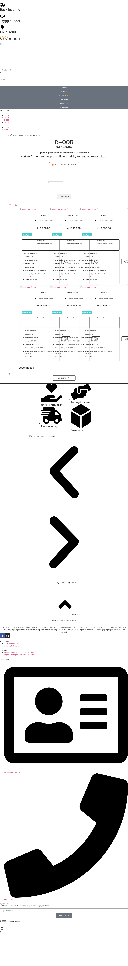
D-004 (6, 115)
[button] (64, 110)
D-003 (6, 113)
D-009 (6, 125)
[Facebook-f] (2, 635)
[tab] (10, 205)
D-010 (6, 127)
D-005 (6, 118)
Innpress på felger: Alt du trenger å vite (19, 652)
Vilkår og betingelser (12, 643)
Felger (14, 135)
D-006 (6, 120)
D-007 (6, 122)
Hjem (9, 135)
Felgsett (20, 135)
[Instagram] (7, 635)
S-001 (6, 130)
